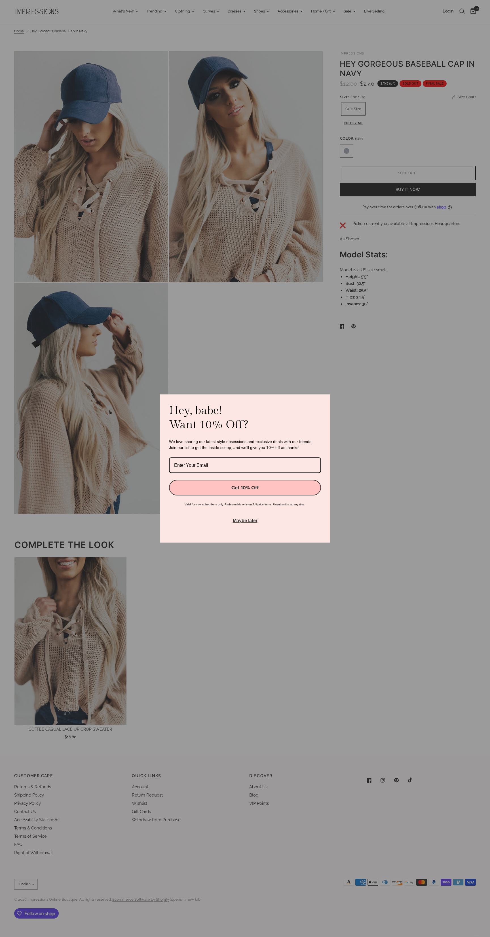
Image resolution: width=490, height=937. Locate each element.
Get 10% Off (245, 487)
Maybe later (245, 520)
